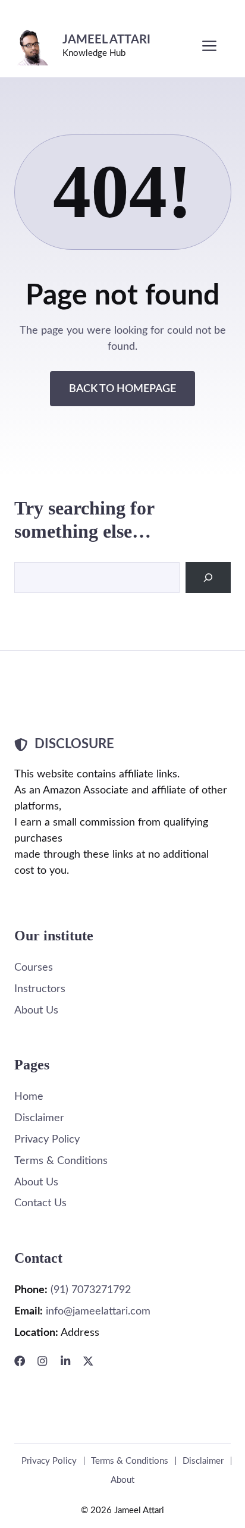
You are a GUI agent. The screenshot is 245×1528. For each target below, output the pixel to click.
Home (28, 1096)
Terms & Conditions (61, 1161)
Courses (33, 967)
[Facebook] (19, 1361)
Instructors (39, 989)
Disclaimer (39, 1118)
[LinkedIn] (65, 1361)
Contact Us (40, 1203)
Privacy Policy (47, 1139)
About (122, 1480)
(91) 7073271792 (91, 1290)
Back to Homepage (122, 389)
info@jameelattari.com (98, 1311)
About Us (36, 1010)
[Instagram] (42, 1361)
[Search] (208, 577)
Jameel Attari (106, 40)
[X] (88, 1361)
